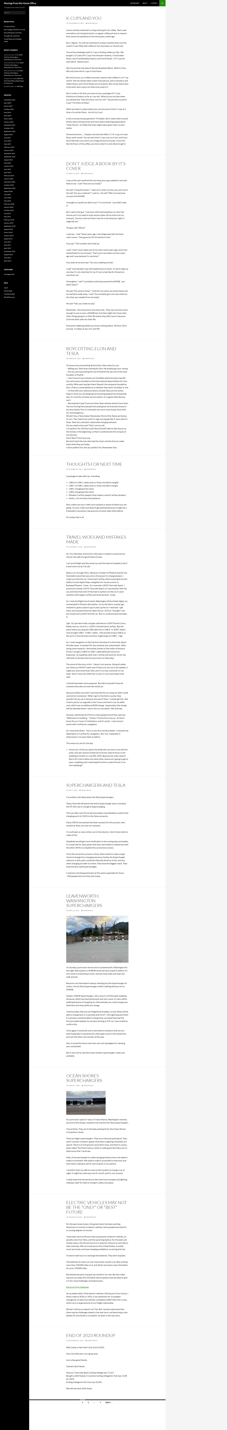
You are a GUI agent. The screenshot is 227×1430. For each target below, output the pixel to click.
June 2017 (7, 242)
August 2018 (8, 229)
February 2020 (9, 204)
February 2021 (9, 176)
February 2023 (9, 147)
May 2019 (7, 217)
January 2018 (8, 236)
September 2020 (9, 188)
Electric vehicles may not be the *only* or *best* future (96, 1207)
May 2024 (7, 112)
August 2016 (8, 255)
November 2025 (9, 100)
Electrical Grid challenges (77, 1287)
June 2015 (7, 258)
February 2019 (9, 220)
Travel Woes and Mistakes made (96, 539)
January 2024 (8, 122)
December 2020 (9, 182)
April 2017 (7, 248)
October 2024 (9, 109)
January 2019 (8, 223)
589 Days (20, 86)
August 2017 (8, 239)
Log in (6, 288)
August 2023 (8, 135)
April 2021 (7, 172)
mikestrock (92, 23)
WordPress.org (9, 297)
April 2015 (7, 261)
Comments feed (9, 294)
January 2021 (8, 179)
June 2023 (7, 141)
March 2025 (8, 106)
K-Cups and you (83, 18)
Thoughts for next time (94, 464)
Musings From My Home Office (20, 3)
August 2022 (8, 160)
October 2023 (9, 128)
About (145, 3)
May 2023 (7, 144)
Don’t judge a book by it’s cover (95, 166)
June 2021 (7, 169)
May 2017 (7, 245)
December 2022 (9, 153)
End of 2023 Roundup (90, 1335)
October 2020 (9, 185)
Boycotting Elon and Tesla (91, 351)
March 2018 (8, 232)
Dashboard (134, 3)
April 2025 (7, 103)
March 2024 (8, 119)
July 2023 (7, 138)
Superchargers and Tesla (95, 785)
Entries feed (8, 291)
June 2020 (7, 198)
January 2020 (8, 207)
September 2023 (9, 131)
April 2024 (7, 116)
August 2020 (8, 191)
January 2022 (8, 166)
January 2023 (8, 150)
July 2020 (7, 195)
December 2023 (9, 125)
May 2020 (7, 201)
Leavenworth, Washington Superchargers (84, 900)
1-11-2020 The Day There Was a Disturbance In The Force (13, 57)
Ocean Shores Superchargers (84, 1078)
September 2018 (9, 226)
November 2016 (9, 251)
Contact (154, 3)
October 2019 (9, 210)
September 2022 (9, 157)
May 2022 (7, 163)
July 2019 (7, 213)
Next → (109, 1402)
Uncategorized (9, 274)
